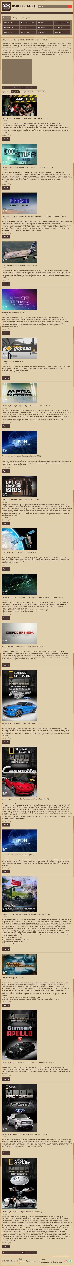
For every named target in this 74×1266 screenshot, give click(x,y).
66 (23, 87)
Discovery (25, 32)
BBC (40, 23)
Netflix (24, 27)
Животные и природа (62, 23)
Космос (41, 32)
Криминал (8, 32)
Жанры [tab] (15, 18)
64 (14, 87)
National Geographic (27, 23)
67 (27, 87)
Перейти (6, 139)
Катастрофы (8, 27)
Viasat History (60, 32)
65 (18, 87)
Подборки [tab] (6, 18)
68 (31, 87)
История (58, 27)
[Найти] (70, 6)
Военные (41, 27)
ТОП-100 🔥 (8, 23)
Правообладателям (33, 1261)
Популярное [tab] (25, 18)
